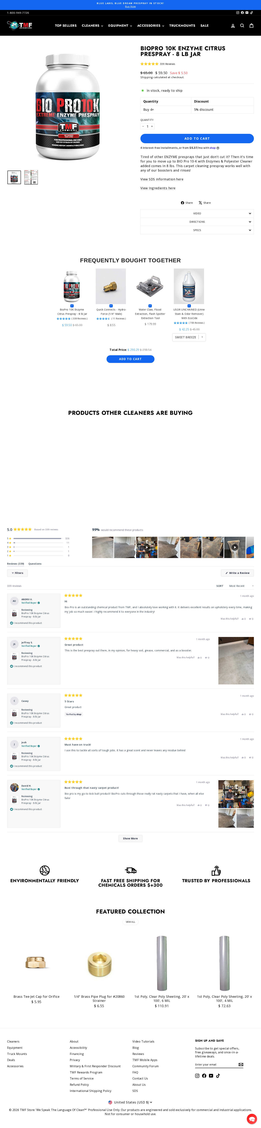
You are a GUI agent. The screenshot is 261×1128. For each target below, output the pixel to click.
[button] (157, 64)
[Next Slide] (251, 547)
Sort (220, 586)
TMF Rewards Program (86, 1072)
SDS (135, 1091)
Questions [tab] (35, 564)
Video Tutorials (143, 1041)
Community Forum (145, 1066)
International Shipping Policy (90, 1091)
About (74, 1041)
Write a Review (241, 574)
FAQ (135, 1072)
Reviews (138, 1054)
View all (130, 921)
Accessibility (78, 1048)
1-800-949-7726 (18, 12)
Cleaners (91, 25)
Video (197, 213)
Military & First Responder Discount (95, 1066)
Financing (77, 1054)
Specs (197, 230)
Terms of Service (82, 1078)
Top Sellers (66, 25)
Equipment (118, 25)
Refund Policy (79, 1085)
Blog (135, 1048)
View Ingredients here (157, 188)
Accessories (149, 25)
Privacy (75, 1060)
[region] (173, 547)
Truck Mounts (17, 1054)
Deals (11, 1060)
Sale (204, 25)
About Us (139, 1085)
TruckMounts (182, 25)
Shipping (146, 77)
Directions (197, 221)
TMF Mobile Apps (144, 1060)
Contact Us (140, 1078)
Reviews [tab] (15, 564)
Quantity (147, 120)
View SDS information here (161, 179)
